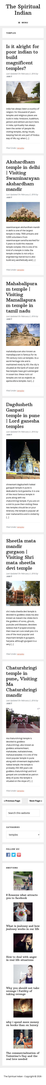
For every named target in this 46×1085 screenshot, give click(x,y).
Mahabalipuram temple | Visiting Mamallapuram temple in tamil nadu (21, 297)
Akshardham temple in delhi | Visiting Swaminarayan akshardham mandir (23, 175)
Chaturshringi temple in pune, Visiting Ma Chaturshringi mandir (21, 681)
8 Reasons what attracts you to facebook (22, 896)
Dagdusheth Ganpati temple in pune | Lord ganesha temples (23, 415)
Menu (25, 22)
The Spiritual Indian (23, 9)
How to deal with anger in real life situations (21, 958)
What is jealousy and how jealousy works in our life (23, 927)
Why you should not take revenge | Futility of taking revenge (22, 991)
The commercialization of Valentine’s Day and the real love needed (22, 1056)
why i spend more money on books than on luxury (22, 1023)
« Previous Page (12, 800)
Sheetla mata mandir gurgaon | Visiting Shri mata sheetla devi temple (21, 554)
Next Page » (36, 800)
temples (20, 148)
